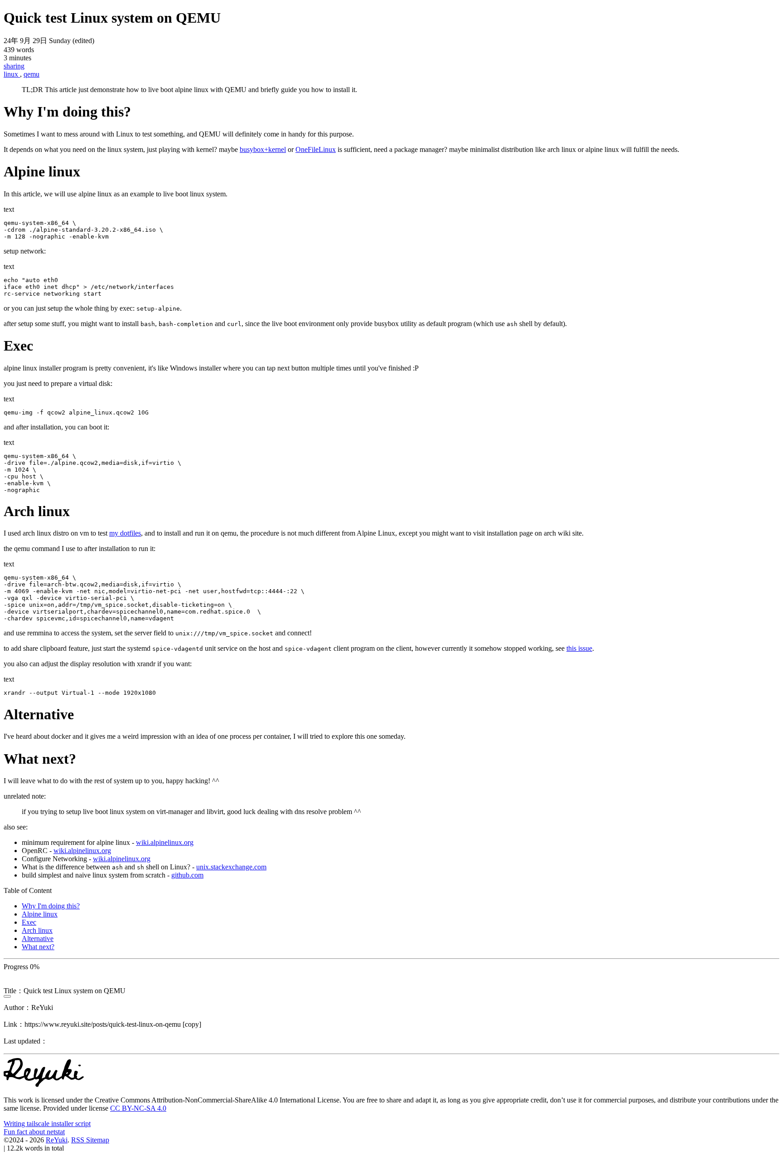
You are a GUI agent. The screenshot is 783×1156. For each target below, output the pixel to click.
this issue (579, 648)
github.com (187, 875)
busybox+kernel (263, 149)
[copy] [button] (192, 1024)
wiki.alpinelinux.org (164, 842)
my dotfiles (125, 533)
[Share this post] (7, 996)
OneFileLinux (315, 149)
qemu (31, 74)
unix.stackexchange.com (231, 867)
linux (12, 74)
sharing (14, 66)
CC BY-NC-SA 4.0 (138, 1108)
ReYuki (57, 1140)
